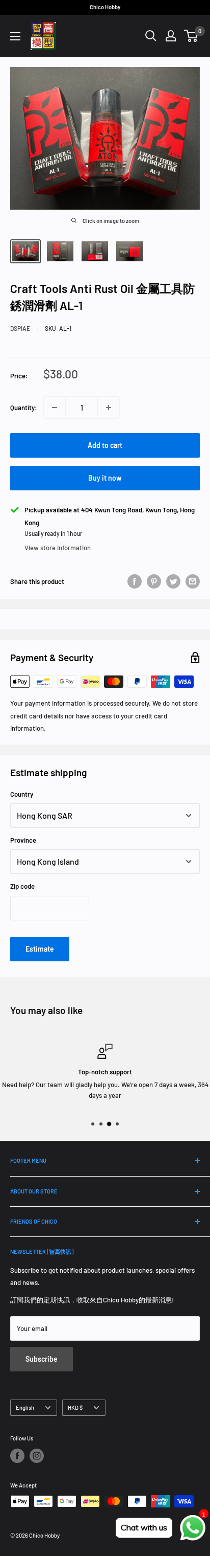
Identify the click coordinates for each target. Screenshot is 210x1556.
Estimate (39, 948)
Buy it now (105, 477)
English (25, 1407)
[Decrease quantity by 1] (54, 407)
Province (23, 840)
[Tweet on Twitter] (173, 581)
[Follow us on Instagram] (37, 1456)
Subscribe (41, 1359)
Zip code (22, 886)
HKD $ (75, 1407)
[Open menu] (15, 36)
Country (21, 794)
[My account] (171, 35)
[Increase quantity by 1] (108, 407)
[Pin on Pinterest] (154, 581)
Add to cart (105, 445)
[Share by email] (193, 581)
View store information (57, 548)
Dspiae (20, 328)
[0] (191, 36)
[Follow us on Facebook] (17, 1456)
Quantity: (23, 407)
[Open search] (150, 35)
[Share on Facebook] (134, 581)
